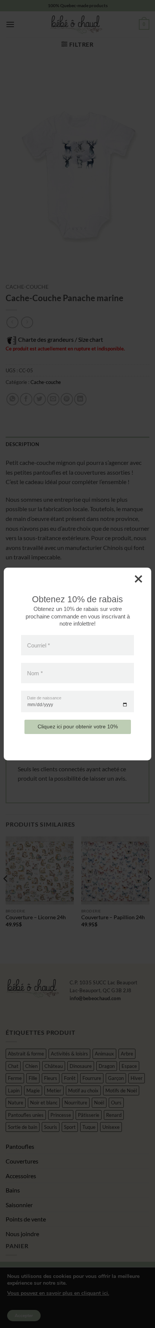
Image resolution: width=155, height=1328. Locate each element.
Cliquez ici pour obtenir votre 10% (78, 726)
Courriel (38, 645)
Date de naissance (44, 698)
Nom (35, 673)
